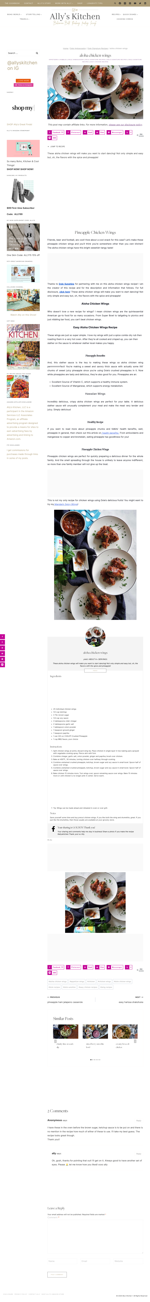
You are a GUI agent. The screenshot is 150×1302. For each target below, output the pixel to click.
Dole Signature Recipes (95, 59)
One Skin (11, 255)
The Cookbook (12, 3)
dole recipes (54, 987)
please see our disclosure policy (125, 124)
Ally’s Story (44, 3)
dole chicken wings (122, 981)
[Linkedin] (145, 3)
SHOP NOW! (13, 169)
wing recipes (106, 987)
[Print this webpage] (2, 653)
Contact (28, 3)
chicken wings (104, 981)
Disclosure (8, 1294)
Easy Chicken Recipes (99, 62)
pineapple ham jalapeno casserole (65, 999)
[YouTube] (135, 3)
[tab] (90, 1059)
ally (54, 1153)
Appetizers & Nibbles (58, 59)
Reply (138, 1121)
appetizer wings (77, 981)
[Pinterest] (130, 3)
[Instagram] (125, 3)
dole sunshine (69, 987)
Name (52, 1261)
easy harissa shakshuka (131, 999)
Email (84, 1261)
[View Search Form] (115, 3)
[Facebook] (120, 3)
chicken (91, 981)
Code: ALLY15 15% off (28, 255)
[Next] (135, 1041)
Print (95, 670)
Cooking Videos (125, 19)
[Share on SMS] (2, 664)
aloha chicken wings (58, 981)
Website (119, 1261)
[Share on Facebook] (2, 636)
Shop (80, 3)
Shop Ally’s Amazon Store (53, 1294)
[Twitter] (140, 3)
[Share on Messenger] (2, 659)
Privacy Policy (21, 1294)
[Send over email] (2, 647)
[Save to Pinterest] (2, 642)
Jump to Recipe (57, 146)
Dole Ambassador (76, 59)
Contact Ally (34, 1294)
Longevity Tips (95, 3)
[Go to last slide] (55, 1041)
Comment (53, 1217)
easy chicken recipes (88, 987)
